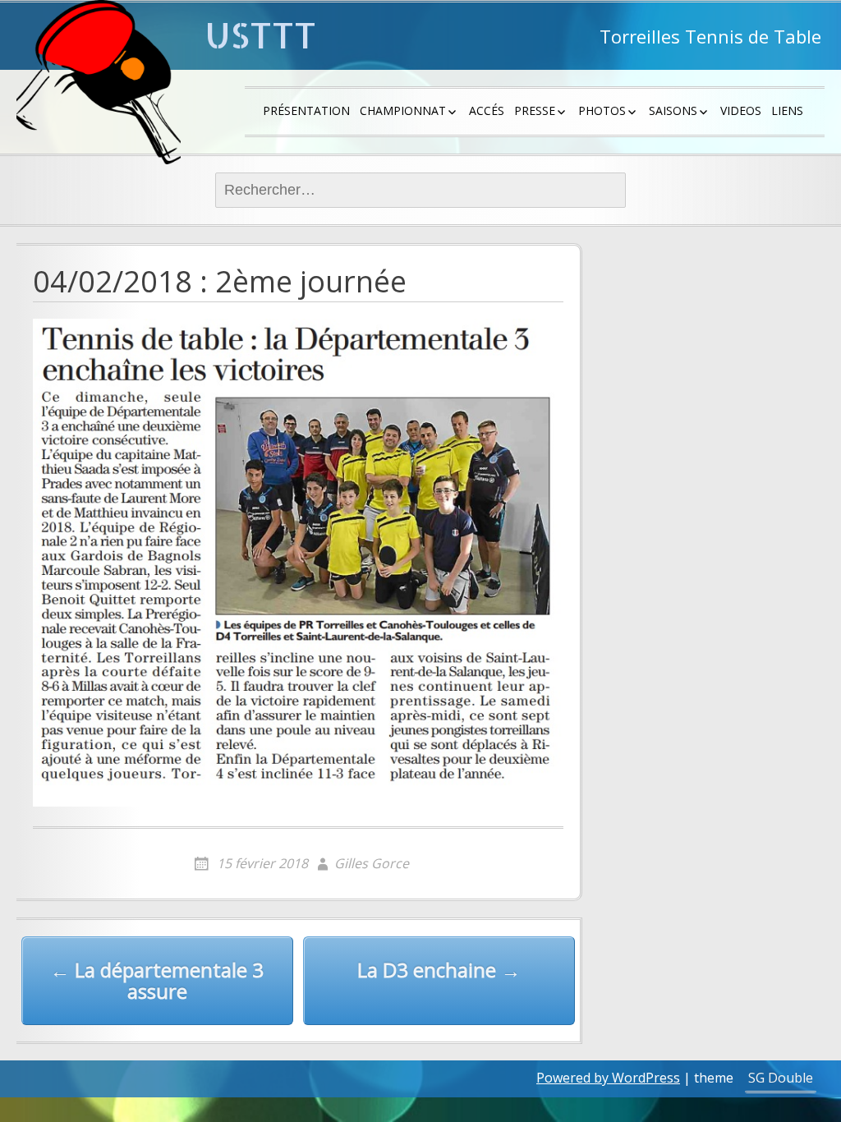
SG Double (780, 1078)
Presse (534, 110)
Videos (740, 110)
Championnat (403, 110)
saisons (673, 110)
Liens (787, 110)
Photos (602, 110)
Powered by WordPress (608, 1078)
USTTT (260, 35)
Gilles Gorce (371, 863)
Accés (486, 110)
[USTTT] (98, 82)
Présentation (306, 110)
